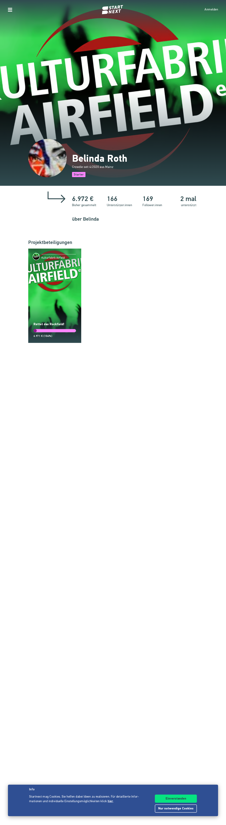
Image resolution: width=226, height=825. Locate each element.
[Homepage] (113, 10)
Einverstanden (176, 798)
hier (110, 801)
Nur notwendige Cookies (176, 808)
